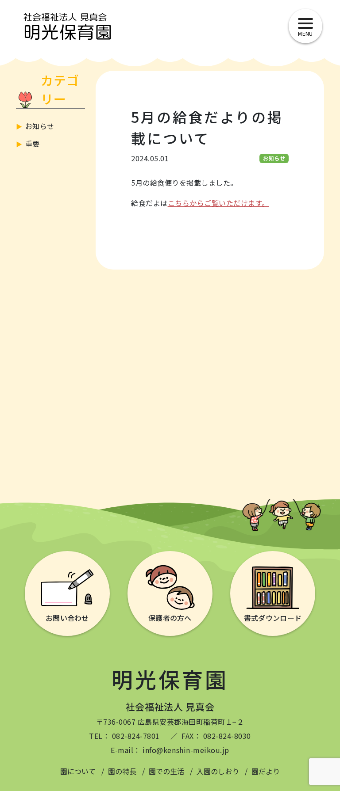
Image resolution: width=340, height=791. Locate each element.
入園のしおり (218, 771)
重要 (32, 143)
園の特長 (122, 771)
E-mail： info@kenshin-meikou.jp (170, 750)
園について (78, 771)
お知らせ (39, 126)
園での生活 (166, 771)
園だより (265, 771)
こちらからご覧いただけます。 (218, 203)
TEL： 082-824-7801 (124, 735)
